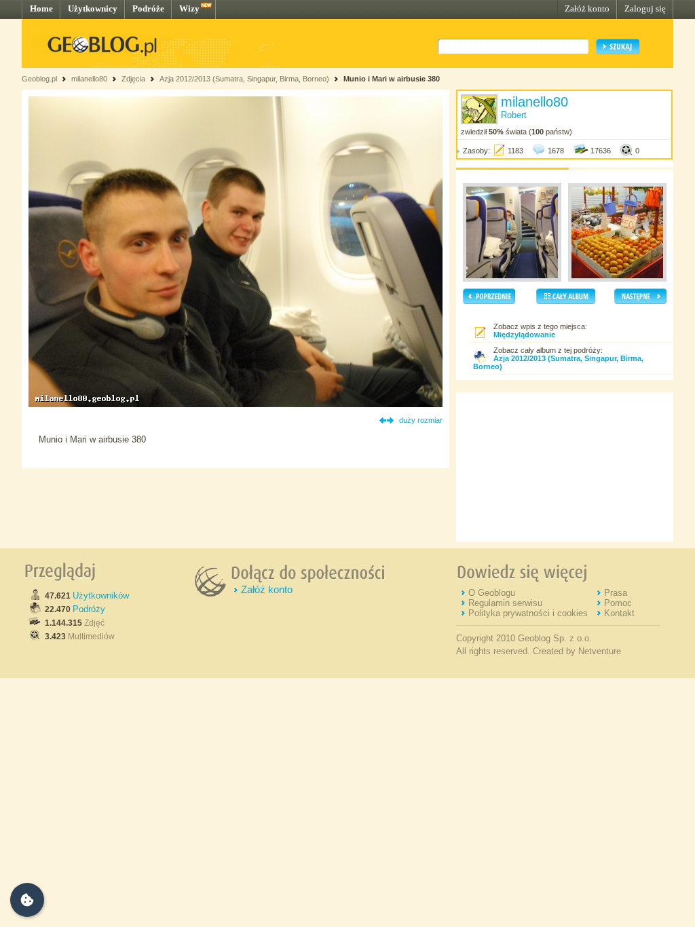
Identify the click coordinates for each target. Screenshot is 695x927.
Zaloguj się (645, 8)
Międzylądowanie (524, 334)
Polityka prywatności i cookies (528, 613)
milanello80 (89, 79)
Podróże (148, 8)
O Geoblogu (491, 593)
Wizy (189, 8)
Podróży (89, 609)
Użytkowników (101, 595)
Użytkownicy (92, 8)
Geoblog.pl (39, 79)
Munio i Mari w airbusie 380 (391, 79)
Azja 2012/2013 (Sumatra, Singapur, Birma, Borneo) (244, 79)
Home (41, 8)
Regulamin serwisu (505, 603)
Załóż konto (587, 8)
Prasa (615, 593)
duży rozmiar (421, 420)
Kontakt (619, 613)
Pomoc (618, 603)
